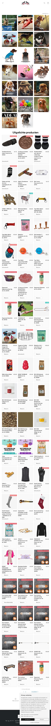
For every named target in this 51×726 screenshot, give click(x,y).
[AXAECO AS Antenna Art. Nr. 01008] (25, 642)
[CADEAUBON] (9, 118)
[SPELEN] (41, 37)
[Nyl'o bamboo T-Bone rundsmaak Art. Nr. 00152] (41, 225)
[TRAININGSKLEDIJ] (25, 53)
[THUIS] (9, 70)
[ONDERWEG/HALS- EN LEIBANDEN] (41, 53)
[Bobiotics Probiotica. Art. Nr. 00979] (25, 225)
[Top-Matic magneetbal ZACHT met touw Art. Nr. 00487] (41, 251)
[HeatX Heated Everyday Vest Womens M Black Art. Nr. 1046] (25, 474)
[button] (25, 3)
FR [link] (12, 720)
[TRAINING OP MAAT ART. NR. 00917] (25, 308)
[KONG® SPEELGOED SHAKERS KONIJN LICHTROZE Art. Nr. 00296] (9, 557)
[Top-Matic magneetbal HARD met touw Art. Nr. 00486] (25, 251)
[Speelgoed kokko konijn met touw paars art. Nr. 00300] (25, 557)
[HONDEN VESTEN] (9, 53)
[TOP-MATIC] (25, 102)
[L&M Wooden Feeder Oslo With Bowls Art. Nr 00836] (9, 668)
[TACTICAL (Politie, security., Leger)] (25, 20)
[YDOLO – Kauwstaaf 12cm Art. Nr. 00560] (9, 474)
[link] (35, 722)
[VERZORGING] (9, 86)
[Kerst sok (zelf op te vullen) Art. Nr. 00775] (41, 501)
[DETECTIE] (25, 86)
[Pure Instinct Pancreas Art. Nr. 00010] (25, 668)
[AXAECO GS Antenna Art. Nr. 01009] (41, 642)
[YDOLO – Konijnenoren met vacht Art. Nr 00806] (25, 529)
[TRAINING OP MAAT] (41, 86)
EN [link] (10, 720)
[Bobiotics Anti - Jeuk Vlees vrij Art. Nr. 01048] (41, 336)
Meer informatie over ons (27, 716)
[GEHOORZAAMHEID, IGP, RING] (9, 20)
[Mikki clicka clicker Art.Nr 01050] (9, 365)
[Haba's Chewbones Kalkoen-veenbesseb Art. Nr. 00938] (25, 172)
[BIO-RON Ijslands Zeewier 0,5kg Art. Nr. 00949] (41, 365)
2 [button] (25, 692)
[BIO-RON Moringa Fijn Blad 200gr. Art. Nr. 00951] (25, 390)
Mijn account (15, 700)
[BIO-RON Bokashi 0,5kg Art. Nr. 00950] (9, 390)
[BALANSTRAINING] (25, 37)
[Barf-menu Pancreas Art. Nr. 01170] (41, 172)
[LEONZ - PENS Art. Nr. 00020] (9, 199)
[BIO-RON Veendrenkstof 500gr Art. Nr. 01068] (41, 419)
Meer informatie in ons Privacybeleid (29, 714)
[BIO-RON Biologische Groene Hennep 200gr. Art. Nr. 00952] (41, 390)
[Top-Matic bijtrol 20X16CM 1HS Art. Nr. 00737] (9, 225)
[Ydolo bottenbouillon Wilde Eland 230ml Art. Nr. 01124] (25, 446)
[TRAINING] (41, 102)
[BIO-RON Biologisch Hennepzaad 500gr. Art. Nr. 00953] (9, 419)
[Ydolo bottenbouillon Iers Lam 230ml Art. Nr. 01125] (9, 446)
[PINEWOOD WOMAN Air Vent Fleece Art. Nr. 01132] (41, 529)
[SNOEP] (41, 70)
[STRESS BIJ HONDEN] (25, 118)
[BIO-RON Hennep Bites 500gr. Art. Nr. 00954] (25, 419)
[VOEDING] (25, 70)
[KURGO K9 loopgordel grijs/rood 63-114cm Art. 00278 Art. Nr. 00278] (9, 336)
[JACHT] (41, 20)
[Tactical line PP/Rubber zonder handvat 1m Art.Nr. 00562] (25, 501)
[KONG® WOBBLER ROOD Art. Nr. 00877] (25, 365)
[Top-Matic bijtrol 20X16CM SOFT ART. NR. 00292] (41, 199)
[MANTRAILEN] (9, 102)
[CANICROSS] (9, 37)
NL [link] (8, 720)
